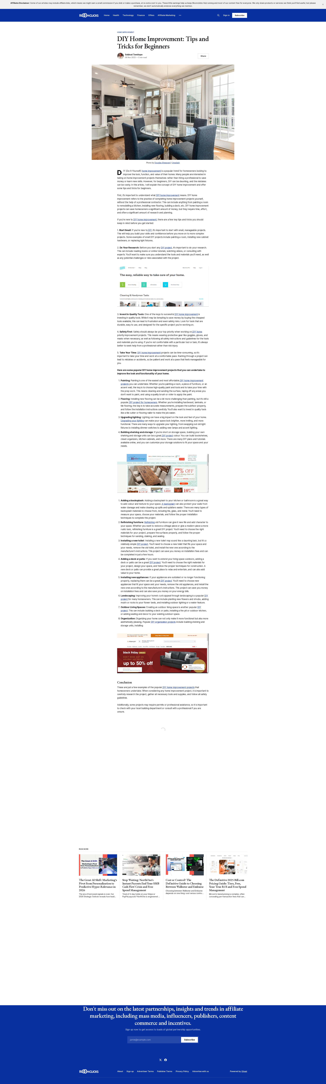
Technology (128, 15)
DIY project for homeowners (142, 402)
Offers (151, 15)
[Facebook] (165, 1060)
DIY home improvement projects (178, 687)
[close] (323, 4)
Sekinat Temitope (133, 54)
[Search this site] (218, 15)
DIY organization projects (163, 622)
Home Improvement (125, 32)
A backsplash (168, 504)
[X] (160, 1060)
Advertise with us (200, 1071)
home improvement (151, 171)
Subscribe (239, 15)
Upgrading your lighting (132, 420)
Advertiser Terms (145, 1071)
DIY (150, 230)
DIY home (197, 331)
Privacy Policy (182, 1071)
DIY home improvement (167, 195)
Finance (141, 15)
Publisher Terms (164, 1071)
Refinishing (149, 522)
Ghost (244, 1071)
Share (203, 56)
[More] (180, 15)
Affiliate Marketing (166, 15)
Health (116, 15)
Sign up (130, 1071)
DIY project (166, 247)
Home (106, 15)
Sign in (226, 15)
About (120, 1071)
